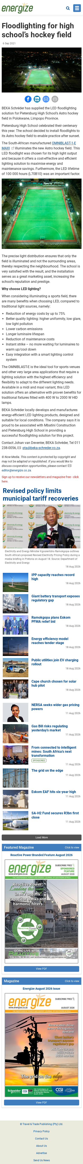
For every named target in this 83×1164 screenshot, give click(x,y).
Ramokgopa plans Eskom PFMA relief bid (50, 619)
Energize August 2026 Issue (41, 988)
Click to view (72, 847)
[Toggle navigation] (77, 8)
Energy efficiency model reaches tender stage (49, 641)
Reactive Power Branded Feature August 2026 (41, 855)
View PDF (41, 968)
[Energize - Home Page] (17, 8)
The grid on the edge (47, 770)
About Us (41, 1145)
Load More (42, 837)
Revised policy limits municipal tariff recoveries (40, 494)
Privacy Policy (41, 1131)
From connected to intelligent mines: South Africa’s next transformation (53, 751)
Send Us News (41, 1160)
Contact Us (41, 1138)
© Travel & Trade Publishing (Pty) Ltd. (41, 1124)
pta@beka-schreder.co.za (41, 448)
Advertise (41, 1153)
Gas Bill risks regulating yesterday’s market (49, 728)
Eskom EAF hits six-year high (53, 792)
